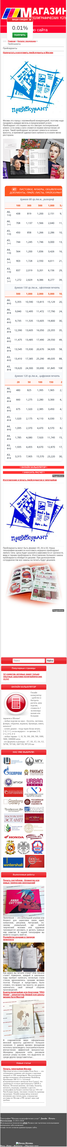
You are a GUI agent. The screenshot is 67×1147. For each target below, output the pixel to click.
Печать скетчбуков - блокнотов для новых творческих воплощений (21, 881)
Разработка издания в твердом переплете (19, 938)
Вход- (2, 1146)
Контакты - (19, 1146)
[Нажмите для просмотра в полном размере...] (33, 178)
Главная (11, 41)
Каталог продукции (27, 41)
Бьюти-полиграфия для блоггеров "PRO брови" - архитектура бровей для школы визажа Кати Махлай (23, 994)
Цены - (10, 1146)
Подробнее (58, 476)
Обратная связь (32, 1146)
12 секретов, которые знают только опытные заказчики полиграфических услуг (22, 676)
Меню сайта (36, 30)
